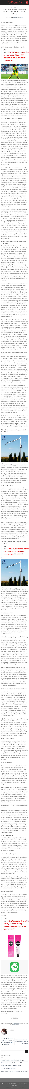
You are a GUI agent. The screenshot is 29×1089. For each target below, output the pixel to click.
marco (21, 17)
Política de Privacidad (10, 1087)
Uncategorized (14, 7)
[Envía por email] (17, 1018)
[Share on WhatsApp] (12, 1018)
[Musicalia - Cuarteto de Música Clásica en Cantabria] (14, 2)
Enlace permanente (15, 1024)
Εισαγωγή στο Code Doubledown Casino (11, 1065)
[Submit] (26, 1051)
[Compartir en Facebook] (14, 1018)
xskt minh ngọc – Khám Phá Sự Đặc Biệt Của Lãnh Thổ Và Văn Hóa (21, 1041)
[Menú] (27, 2)
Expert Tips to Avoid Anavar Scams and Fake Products (14, 1071)
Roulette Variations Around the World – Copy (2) (12, 1060)
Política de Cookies (19, 1087)
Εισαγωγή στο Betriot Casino (8, 1068)
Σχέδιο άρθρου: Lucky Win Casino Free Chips (12, 1062)
